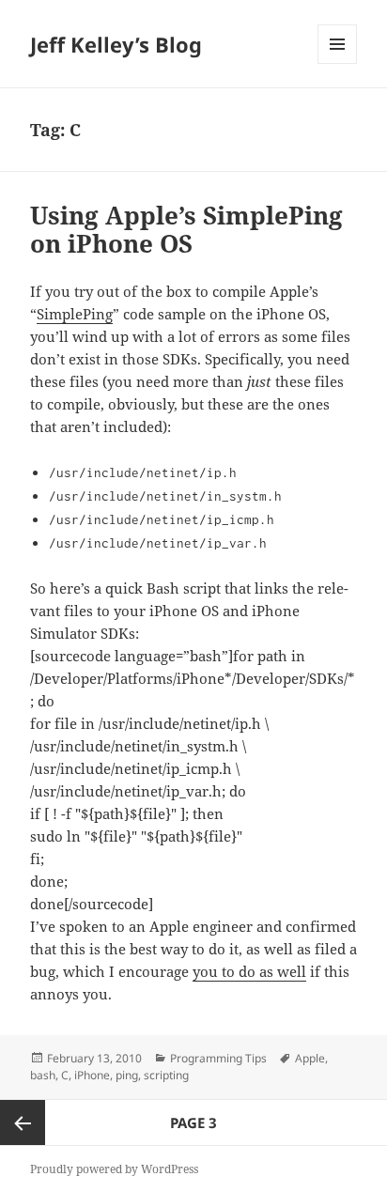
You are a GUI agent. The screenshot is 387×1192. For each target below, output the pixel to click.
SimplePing (75, 313)
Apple (310, 1058)
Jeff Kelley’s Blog (116, 44)
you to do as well (249, 971)
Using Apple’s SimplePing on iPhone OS (186, 229)
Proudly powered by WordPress (114, 1169)
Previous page (22, 1122)
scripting (166, 1075)
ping (127, 1075)
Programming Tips (218, 1058)
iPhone (92, 1075)
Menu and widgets (337, 63)
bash (42, 1075)
